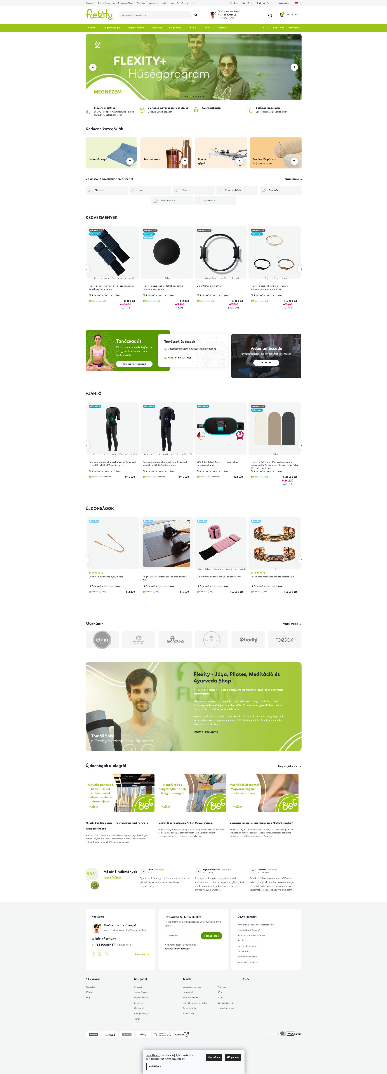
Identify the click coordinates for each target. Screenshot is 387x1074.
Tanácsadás (243, 951)
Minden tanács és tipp (179, 358)
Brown (284, 278)
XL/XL (106, 454)
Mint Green (224, 278)
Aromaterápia (189, 1008)
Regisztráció (283, 3)
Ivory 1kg (242, 569)
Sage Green (231, 569)
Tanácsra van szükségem (134, 364)
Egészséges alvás (226, 1008)
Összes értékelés (112, 877)
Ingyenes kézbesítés (247, 946)
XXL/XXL (175, 454)
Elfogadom (233, 1057)
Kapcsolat (90, 3)
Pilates (221, 998)
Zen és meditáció (225, 1003)
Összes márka (290, 624)
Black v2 (235, 278)
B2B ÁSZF (242, 941)
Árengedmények (141, 1014)
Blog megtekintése (288, 766)
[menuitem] (94, 28)
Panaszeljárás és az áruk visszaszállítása (115, 3)
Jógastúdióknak (190, 998)
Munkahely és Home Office (195, 1003)
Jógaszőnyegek (141, 992)
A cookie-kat (153, 1055)
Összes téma (292, 179)
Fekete (168, 278)
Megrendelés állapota (248, 962)
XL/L (152, 454)
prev (85, 269)
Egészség (138, 1003)
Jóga (220, 992)
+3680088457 (230, 15)
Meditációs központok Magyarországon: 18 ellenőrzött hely (261, 823)
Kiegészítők (139, 1008)
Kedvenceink (188, 1014)
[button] (93, 67)
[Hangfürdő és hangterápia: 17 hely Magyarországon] (192, 794)
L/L (99, 454)
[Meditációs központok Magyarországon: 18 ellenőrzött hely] (263, 794)
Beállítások (155, 1066)
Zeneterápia (188, 992)
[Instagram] (99, 954)
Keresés (196, 15)
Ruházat (138, 987)
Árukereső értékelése (247, 957)
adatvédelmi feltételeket (177, 949)
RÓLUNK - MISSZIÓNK (206, 732)
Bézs (200, 569)
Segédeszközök (141, 998)
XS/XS (134, 454)
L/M (93, 454)
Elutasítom (214, 1057)
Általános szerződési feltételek (175, 3)
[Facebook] (93, 954)
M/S (126, 454)
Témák (137, 1019)
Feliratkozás (211, 935)
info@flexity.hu (105, 938)
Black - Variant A (119, 278)
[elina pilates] (102, 639)
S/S (120, 454)
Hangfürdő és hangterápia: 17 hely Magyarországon (185, 823)
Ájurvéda (222, 987)
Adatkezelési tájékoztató (147, 3)
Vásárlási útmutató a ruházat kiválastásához (192, 349)
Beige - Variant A (101, 278)
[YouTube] (106, 954)
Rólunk (89, 992)
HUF (248, 3)
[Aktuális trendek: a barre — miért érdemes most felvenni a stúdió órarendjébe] (120, 794)
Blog (236, 3)
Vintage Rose (210, 278)
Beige (276, 278)
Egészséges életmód (192, 987)
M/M (114, 454)
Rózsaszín (218, 569)
